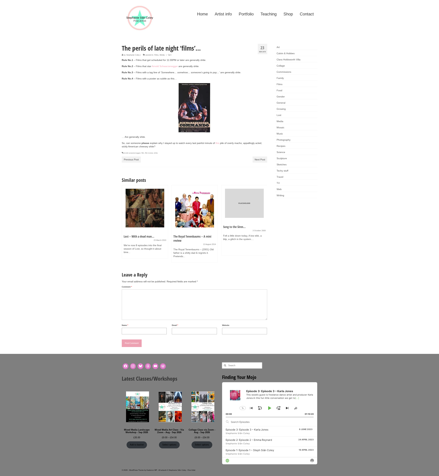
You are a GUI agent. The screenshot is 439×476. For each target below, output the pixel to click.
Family (280, 78)
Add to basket (137, 444)
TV (278, 183)
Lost (279, 115)
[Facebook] (125, 366)
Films (156, 55)
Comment (127, 287)
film (142, 153)
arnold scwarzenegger (131, 153)
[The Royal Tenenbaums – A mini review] (195, 208)
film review (149, 153)
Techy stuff (282, 170)
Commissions (284, 71)
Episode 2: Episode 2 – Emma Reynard (249, 440)
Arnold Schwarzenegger (165, 66)
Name (125, 325)
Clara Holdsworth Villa (288, 59)
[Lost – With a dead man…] (145, 208)
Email (175, 325)
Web (279, 189)
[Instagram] (133, 366)
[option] (145, 223)
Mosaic (280, 127)
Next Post (260, 159)
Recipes (281, 146)
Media (162, 55)
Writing (280, 195)
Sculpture (282, 158)
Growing (281, 109)
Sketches (282, 164)
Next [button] (264, 225)
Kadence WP (152, 470)
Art (278, 47)
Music (280, 133)
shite (156, 153)
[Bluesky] (140, 366)
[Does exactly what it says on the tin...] (194, 107)
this (217, 143)
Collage (281, 65)
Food (279, 90)
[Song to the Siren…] (244, 203)
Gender (281, 96)
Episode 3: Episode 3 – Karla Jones (247, 429)
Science (281, 152)
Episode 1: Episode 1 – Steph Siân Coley (250, 450)
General (281, 102)
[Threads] (148, 366)
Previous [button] (125, 225)
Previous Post (131, 159)
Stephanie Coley (133, 55)
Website (225, 325)
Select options (169, 444)
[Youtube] (155, 366)
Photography (283, 139)
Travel (280, 176)
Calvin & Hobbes (286, 53)
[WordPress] (163, 366)
